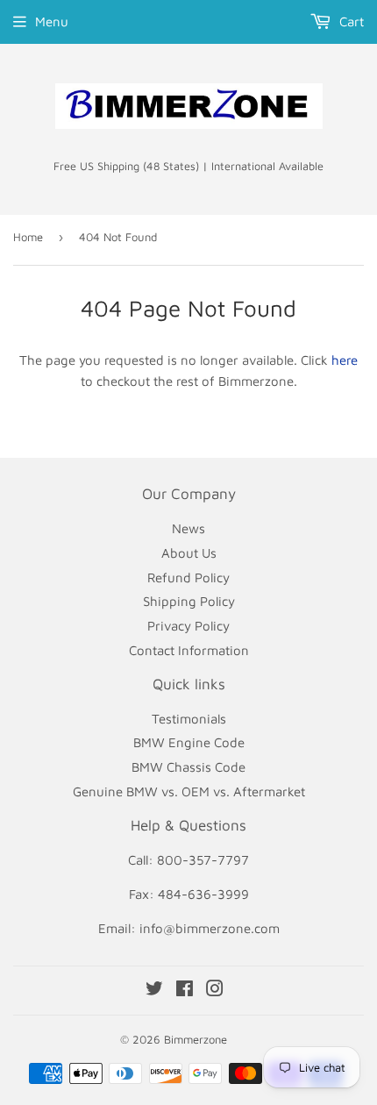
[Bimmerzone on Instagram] (215, 990)
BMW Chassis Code (188, 766)
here (344, 360)
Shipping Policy (189, 601)
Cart (350, 21)
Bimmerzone (195, 1039)
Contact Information (189, 650)
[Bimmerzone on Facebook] (184, 990)
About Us (189, 552)
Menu (51, 21)
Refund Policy (188, 577)
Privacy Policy (188, 625)
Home (28, 237)
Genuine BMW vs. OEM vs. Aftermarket (189, 791)
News (188, 528)
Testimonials (189, 718)
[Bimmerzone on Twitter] (154, 990)
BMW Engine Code (189, 742)
